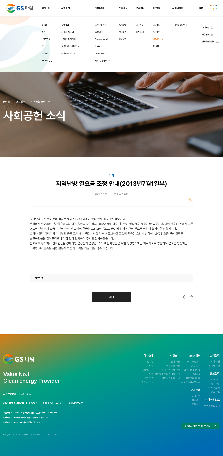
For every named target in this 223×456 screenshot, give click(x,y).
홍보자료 (156, 46)
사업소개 (65, 8)
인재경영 (122, 25)
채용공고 (122, 39)
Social (97, 46)
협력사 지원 (140, 32)
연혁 (43, 46)
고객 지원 (139, 25)
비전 (43, 32)
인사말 (44, 25)
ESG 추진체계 (100, 25)
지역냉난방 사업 (67, 32)
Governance (100, 53)
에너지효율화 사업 (171, 377)
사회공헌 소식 (158, 39)
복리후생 (122, 32)
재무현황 (45, 53)
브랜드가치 (46, 39)
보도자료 (156, 25)
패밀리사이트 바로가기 (198, 426)
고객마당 (205, 27)
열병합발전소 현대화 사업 (71, 46)
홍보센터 (157, 8)
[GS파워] (20, 8)
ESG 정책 (99, 32)
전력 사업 (65, 25)
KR (201, 8)
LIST (111, 296)
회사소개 (46, 8)
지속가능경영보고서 (102, 60)
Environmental (101, 39)
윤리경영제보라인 (74, 403)
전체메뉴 (213, 8)
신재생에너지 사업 (68, 39)
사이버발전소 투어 (179, 25)
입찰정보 (205, 34)
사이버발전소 (178, 8)
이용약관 (33, 403)
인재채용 (123, 8)
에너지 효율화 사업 (68, 53)
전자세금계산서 (208, 41)
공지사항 (156, 32)
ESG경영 (99, 8)
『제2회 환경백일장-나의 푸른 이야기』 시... (184, 297)
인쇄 (190, 200)
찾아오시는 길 (47, 60)
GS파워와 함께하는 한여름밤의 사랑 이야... (191, 297)
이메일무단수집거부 (52, 403)
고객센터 (140, 8)
